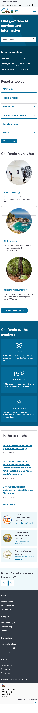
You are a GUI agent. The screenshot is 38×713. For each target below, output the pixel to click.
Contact (8, 631)
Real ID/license (7, 58)
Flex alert (11, 652)
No (11, 583)
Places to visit (11, 192)
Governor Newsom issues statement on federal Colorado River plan (18, 490)
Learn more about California (14, 310)
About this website (8, 601)
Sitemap (5, 696)
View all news (9, 504)
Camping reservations (15, 290)
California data (13, 609)
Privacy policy (7, 692)
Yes (4, 583)
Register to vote (13, 644)
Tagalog (14, 5)
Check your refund (8, 64)
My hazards (11, 673)
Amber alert (12, 665)
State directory (13, 623)
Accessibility (6, 694)
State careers (12, 605)
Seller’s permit (23, 69)
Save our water (13, 648)
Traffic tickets (24, 64)
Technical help (6, 627)
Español (3, 5)
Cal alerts (11, 669)
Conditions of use (8, 689)
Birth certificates (23, 58)
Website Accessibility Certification (15, 679)
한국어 (9, 5)
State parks (10, 241)
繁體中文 (27, 5)
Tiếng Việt (21, 5)
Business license (8, 69)
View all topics (9, 141)
